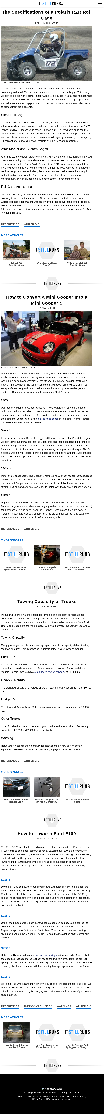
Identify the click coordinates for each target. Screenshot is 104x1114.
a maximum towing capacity (49, 672)
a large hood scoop (48, 418)
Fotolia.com (37, 82)
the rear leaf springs (46, 955)
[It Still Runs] (51, 3)
